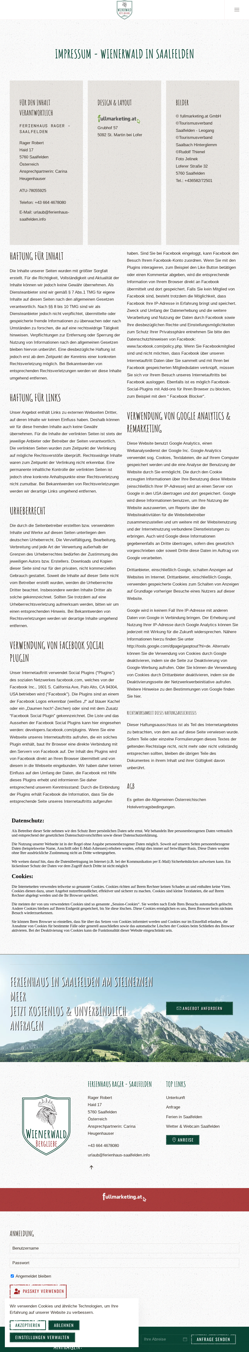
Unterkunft (175, 1097)
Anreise (186, 1140)
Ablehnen (64, 1325)
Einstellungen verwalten (42, 1337)
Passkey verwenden (42, 1291)
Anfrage (173, 1107)
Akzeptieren (27, 1325)
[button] (236, 9)
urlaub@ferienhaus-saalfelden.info (119, 1155)
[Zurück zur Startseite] (124, 9)
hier (137, 696)
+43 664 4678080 (50, 202)
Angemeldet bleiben (33, 1276)
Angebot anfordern (202, 1008)
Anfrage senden (213, 1339)
